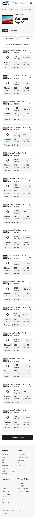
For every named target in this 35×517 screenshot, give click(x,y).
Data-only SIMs (23, 489)
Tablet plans (22, 486)
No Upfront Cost (8, 471)
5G (3, 460)
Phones (5, 451)
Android (5, 466)
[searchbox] (19, 3)
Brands (4, 474)
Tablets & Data (24, 479)
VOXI (3, 499)
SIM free (13, 30)
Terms (28, 511)
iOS (3, 463)
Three (4, 489)
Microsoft (18, 9)
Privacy (21, 511)
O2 (3, 483)
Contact (4, 513)
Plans (5, 30)
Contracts (21, 455)
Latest (4, 457)
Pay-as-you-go (23, 457)
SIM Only (21, 460)
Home (4, 9)
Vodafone (5, 491)
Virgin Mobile (6, 494)
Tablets (10, 9)
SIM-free (5, 455)
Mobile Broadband (24, 491)
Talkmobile (6, 502)
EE (3, 486)
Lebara (4, 497)
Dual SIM (5, 468)
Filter (11, 39)
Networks (6, 479)
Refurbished (22, 466)
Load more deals (17, 437)
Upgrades (21, 463)
